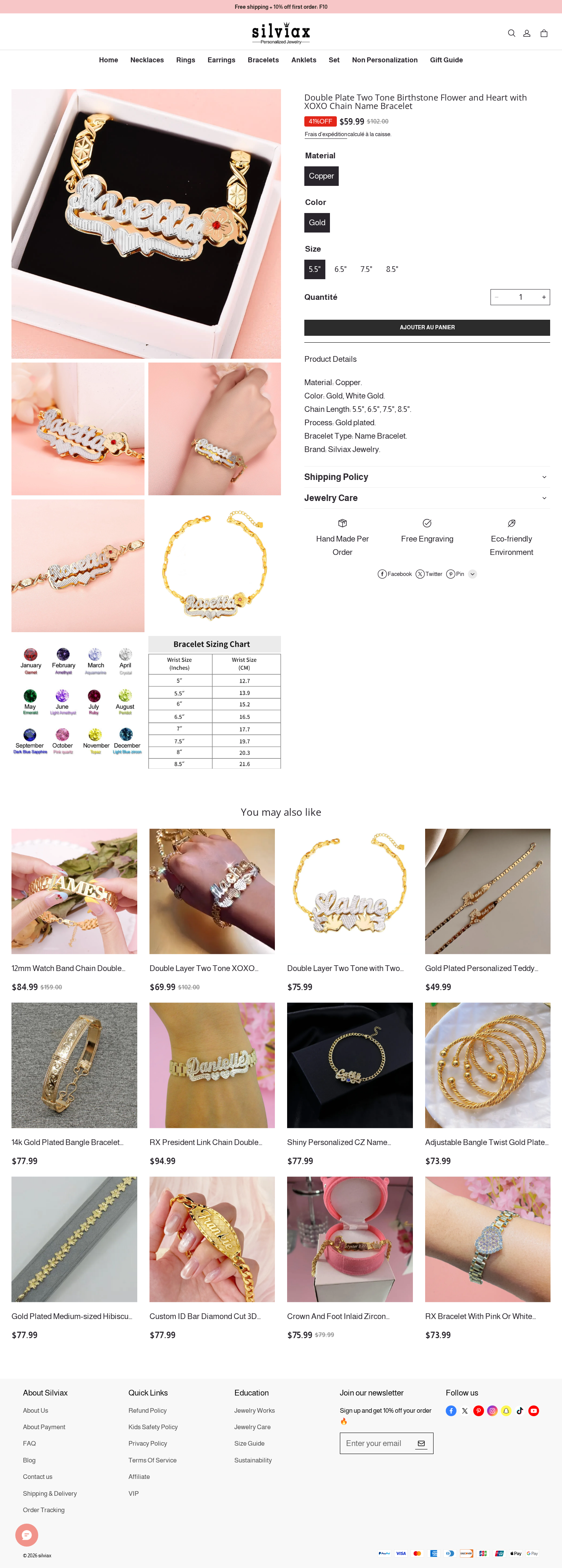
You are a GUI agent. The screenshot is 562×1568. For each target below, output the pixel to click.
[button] (511, 33)
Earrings (222, 60)
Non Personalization (385, 60)
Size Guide (249, 1443)
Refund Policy (147, 1410)
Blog (29, 1460)
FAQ (29, 1443)
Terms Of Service (152, 1460)
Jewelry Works (254, 1410)
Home (108, 60)
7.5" (366, 269)
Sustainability (253, 1460)
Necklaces (147, 60)
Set (334, 60)
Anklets (304, 60)
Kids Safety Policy (153, 1427)
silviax (44, 1555)
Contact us (37, 1476)
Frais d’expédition (326, 134)
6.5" (341, 269)
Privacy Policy (147, 1443)
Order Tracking (44, 1510)
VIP (133, 1493)
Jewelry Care (252, 1427)
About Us (35, 1410)
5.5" (315, 269)
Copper (321, 175)
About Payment (44, 1427)
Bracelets (263, 60)
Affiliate (139, 1476)
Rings (185, 60)
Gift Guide (446, 60)
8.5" (392, 269)
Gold (317, 222)
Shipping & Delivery (50, 1493)
